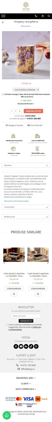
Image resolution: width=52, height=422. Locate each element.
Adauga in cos (33, 111)
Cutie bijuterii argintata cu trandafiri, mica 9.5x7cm (14, 274)
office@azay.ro (28, 369)
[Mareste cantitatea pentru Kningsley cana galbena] (20, 111)
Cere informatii (35, 125)
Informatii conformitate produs (16, 201)
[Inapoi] (2, 22)
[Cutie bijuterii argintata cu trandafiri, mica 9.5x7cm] (14, 255)
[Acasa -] (26, 6)
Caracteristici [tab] (9, 207)
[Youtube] (21, 346)
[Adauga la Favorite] (14, 294)
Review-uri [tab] (9, 216)
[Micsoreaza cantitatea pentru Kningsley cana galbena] (12, 111)
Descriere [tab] (7, 165)
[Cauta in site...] (49, 16)
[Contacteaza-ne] (36, 16)
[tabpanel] (26, 55)
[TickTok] (31, 346)
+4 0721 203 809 (27, 365)
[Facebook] (16, 346)
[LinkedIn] (26, 346)
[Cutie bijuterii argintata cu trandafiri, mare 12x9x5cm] (38, 255)
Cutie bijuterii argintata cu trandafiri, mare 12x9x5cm (38, 274)
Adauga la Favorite (15, 125)
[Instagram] (36, 346)
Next (48, 58)
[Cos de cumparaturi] (43, 16)
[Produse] (3, 17)
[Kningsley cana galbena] (26, 55)
